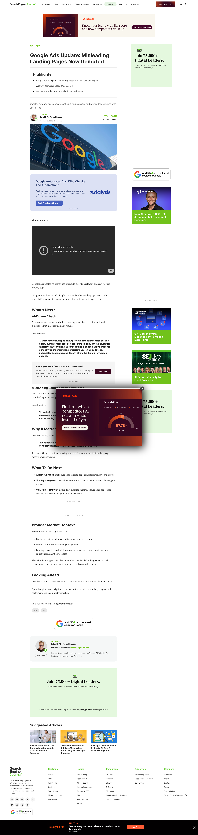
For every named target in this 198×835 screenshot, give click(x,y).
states (42, 333)
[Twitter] (33, 799)
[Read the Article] (43, 736)
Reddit (79, 803)
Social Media (53, 791)
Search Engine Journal (79, 648)
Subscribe (168, 775)
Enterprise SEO (83, 791)
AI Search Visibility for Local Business (148, 379)
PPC (44, 610)
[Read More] (151, 319)
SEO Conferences (113, 799)
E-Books (109, 787)
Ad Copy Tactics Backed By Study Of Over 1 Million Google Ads (103, 748)
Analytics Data (82, 799)
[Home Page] (23, 4)
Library (109, 783)
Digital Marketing (82, 4)
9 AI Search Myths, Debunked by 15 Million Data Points (148, 336)
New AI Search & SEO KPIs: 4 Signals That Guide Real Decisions (150, 217)
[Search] (185, 4)
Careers (167, 787)
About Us (123, 4)
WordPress (52, 799)
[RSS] (27, 805)
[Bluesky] (12, 805)
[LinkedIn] (17, 799)
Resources (97, 4)
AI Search (46, 4)
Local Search (82, 779)
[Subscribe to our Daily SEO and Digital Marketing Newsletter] (180, 4)
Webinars (110, 4)
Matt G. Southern (51, 117)
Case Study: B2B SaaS (144, 779)
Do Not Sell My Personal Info (175, 795)
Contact (167, 783)
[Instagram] (17, 805)
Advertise (135, 4)
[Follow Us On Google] (73, 624)
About (166, 779)
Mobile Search (82, 783)
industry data (45, 531)
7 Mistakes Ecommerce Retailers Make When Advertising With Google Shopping (72, 749)
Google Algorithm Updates (116, 795)
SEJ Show (110, 791)
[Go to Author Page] (33, 117)
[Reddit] (22, 805)
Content (51, 787)
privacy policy (85, 710)
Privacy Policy (169, 791)
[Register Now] (151, 198)
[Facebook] (27, 799)
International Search (85, 787)
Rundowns (110, 779)
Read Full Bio (41, 655)
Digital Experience (55, 795)
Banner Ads (139, 783)
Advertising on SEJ (142, 775)
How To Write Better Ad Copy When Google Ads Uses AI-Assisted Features (42, 749)
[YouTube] (22, 799)
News (36, 610)
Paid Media (66, 4)
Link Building (82, 775)
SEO (56, 4)
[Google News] (12, 799)
